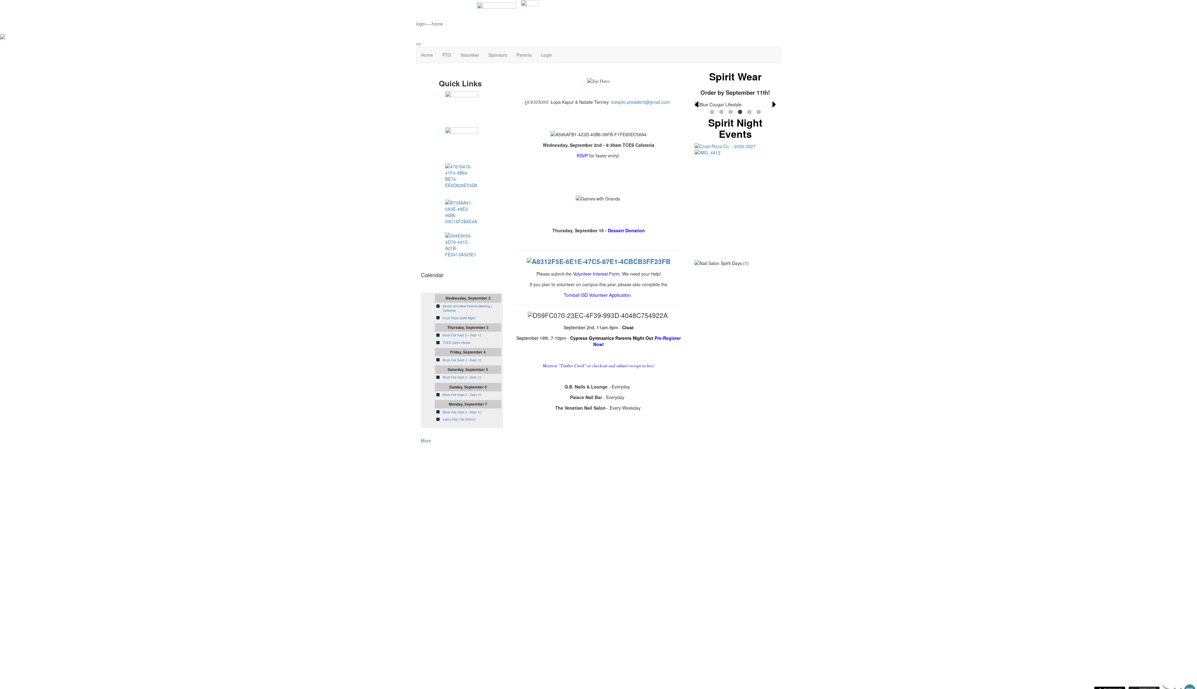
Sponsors (497, 55)
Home (427, 55)
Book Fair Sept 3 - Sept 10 (462, 335)
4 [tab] (740, 112)
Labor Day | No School (459, 419)
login (420, 24)
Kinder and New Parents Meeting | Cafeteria (467, 308)
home (437, 24)
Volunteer (469, 55)
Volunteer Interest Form (596, 274)
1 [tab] (712, 112)
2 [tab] (721, 112)
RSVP (582, 155)
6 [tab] (759, 112)
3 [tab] (731, 112)
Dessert (626, 230)
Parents (524, 55)
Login (546, 55)
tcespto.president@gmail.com (640, 102)
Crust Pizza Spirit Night (459, 318)
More (426, 440)
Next (774, 104)
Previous (696, 104)
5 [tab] (749, 112)
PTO (446, 55)
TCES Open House (456, 342)
